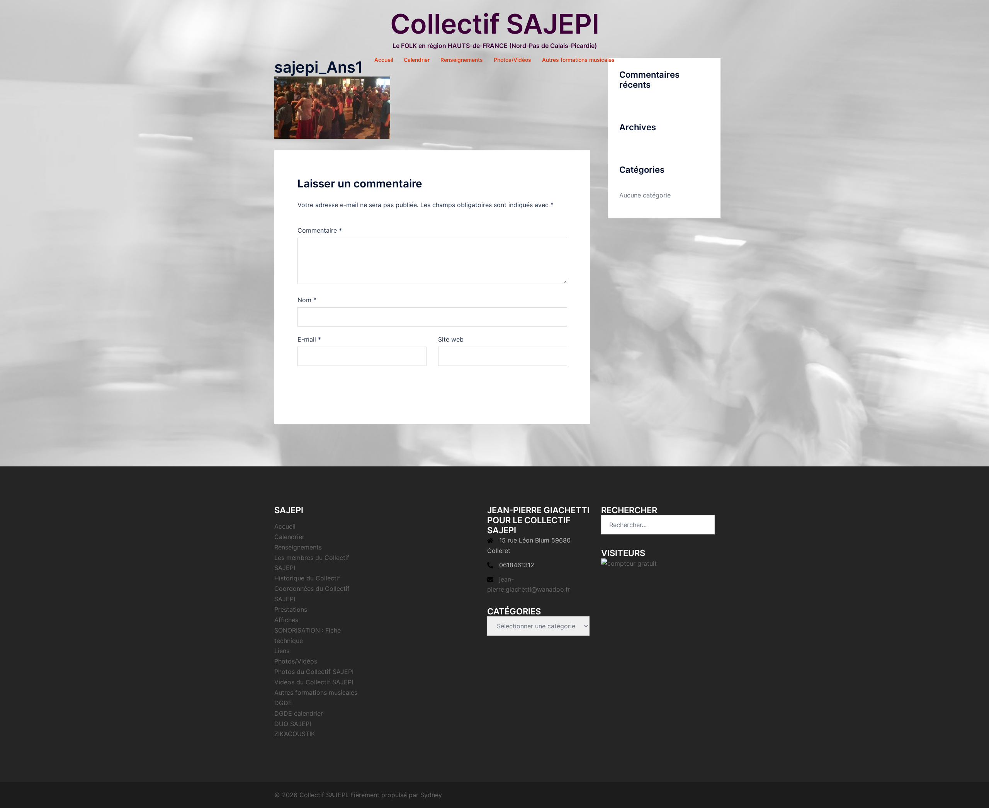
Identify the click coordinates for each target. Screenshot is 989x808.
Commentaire (319, 230)
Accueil (383, 59)
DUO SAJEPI (292, 724)
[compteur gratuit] (629, 563)
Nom (306, 300)
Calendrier (417, 59)
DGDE (283, 703)
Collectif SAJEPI (494, 23)
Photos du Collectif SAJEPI (313, 671)
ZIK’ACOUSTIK (294, 734)
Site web (451, 339)
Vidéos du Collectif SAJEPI (313, 682)
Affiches (286, 620)
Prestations (290, 609)
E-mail (309, 339)
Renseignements (461, 59)
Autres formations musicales (578, 59)
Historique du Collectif (307, 578)
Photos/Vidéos (512, 59)
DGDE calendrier (298, 713)
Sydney (431, 795)
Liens (281, 651)
